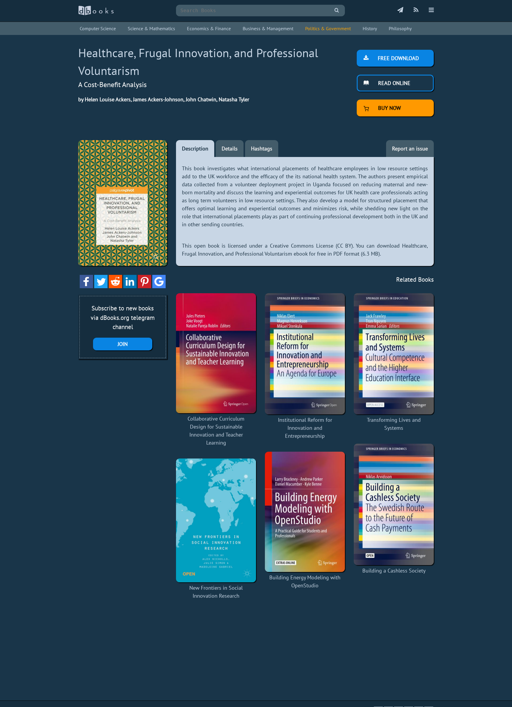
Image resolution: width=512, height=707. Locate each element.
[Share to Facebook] (86, 286)
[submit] (337, 10)
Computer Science (98, 28)
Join (123, 344)
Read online (393, 83)
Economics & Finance (209, 28)
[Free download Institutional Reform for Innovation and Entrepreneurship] (305, 354)
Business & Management (268, 28)
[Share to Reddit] (115, 286)
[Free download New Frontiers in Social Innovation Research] (216, 520)
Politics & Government (328, 28)
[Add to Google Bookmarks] (159, 286)
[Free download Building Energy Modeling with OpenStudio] (305, 512)
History (370, 28)
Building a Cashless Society (393, 570)
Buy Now (389, 108)
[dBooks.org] (96, 13)
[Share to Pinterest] (144, 286)
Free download (397, 58)
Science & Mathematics (151, 28)
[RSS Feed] (416, 10)
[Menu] (431, 10)
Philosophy (400, 28)
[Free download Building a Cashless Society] (394, 504)
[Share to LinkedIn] (130, 286)
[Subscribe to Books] (400, 10)
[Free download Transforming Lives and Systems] (394, 354)
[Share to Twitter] (101, 286)
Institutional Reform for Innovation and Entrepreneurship (305, 427)
